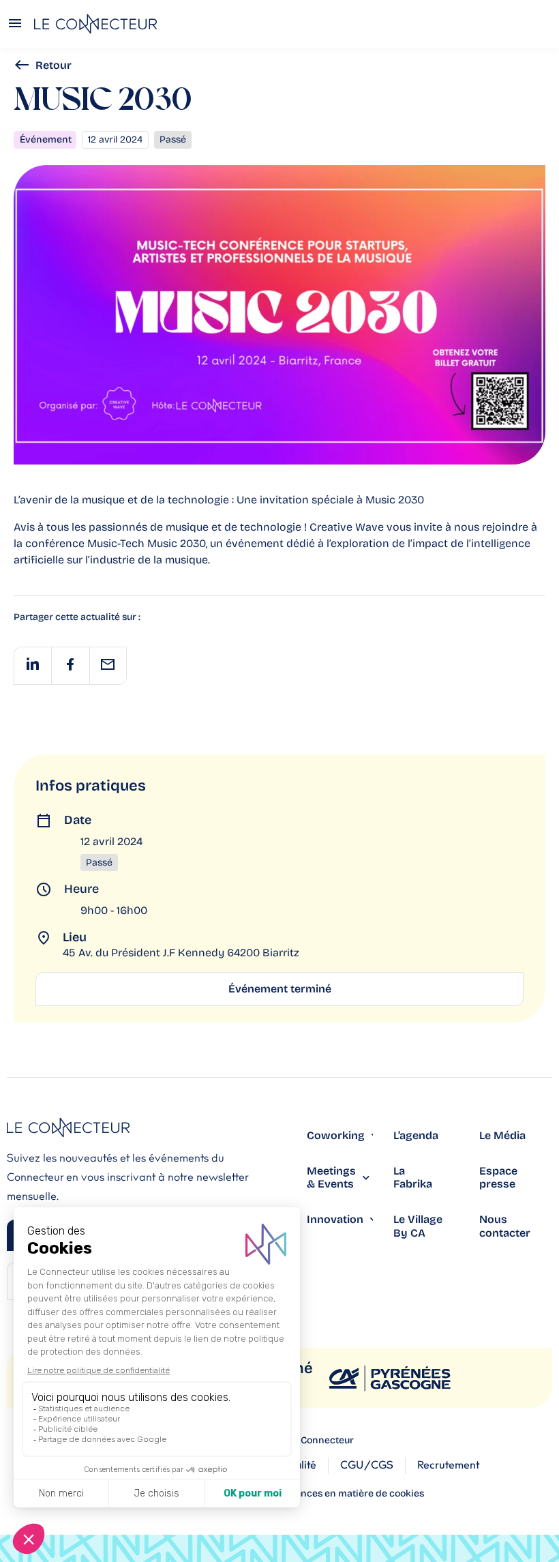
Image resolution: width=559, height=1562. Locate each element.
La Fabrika (412, 1177)
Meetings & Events (331, 1177)
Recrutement (448, 1465)
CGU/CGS (366, 1465)
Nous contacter (504, 1226)
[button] (32, 666)
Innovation (335, 1219)
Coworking (336, 1135)
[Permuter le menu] (15, 24)
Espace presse (498, 1177)
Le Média (502, 1135)
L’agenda (415, 1135)
